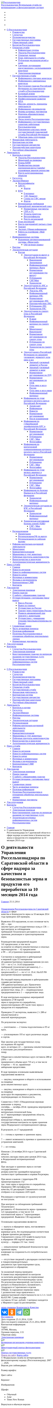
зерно (4, 1307)
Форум (27, 188)
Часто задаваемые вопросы (25, 628)
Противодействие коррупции (26, 147)
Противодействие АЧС (40, 303)
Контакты (17, 585)
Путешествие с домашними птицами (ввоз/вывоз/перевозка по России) (35, 621)
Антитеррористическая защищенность (31, 562)
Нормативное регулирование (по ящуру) (38, 273)
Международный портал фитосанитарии (20, 1347)
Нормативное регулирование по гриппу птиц (38, 337)
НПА (20, 101)
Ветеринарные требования (31, 203)
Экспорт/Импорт (20, 180)
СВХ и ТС (29, 211)
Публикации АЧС (38, 306)
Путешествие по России (29, 608)
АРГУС (21, 186)
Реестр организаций (33, 219)
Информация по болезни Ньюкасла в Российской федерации (36, 493)
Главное (16, 567)
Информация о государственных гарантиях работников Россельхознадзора (34, 124)
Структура (17, 35)
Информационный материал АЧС (38, 294)
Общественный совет (22, 42)
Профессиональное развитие (32, 99)
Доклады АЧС (36, 290)
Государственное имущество (26, 145)
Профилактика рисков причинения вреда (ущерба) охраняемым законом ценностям (33, 168)
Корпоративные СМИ (23, 582)
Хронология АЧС (37, 308)
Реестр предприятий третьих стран (35, 224)
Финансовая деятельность (24, 139)
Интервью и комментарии (25, 577)
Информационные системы (25, 237)
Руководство (18, 32)
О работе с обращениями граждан (28, 595)
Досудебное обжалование (24, 150)
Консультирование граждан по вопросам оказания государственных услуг (32, 655)
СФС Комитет (30, 196)
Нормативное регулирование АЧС (39, 299)
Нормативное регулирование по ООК (38, 380)
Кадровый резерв (26, 93)
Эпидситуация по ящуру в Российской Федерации (36, 256)
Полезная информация (23, 631)
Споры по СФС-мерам (35, 198)
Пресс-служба (13, 564)
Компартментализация (23, 552)
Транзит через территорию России (34, 610)
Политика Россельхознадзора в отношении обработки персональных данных (30, 636)
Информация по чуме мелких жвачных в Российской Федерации (35, 472)
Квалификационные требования (33, 96)
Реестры (16, 247)
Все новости (7, 1317)
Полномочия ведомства (23, 37)
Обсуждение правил (33, 244)
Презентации (24, 534)
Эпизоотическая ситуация (25, 250)
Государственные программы (26, 40)
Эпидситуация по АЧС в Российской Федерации (35, 286)
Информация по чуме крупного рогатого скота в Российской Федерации (36, 400)
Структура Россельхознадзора (26, 649)
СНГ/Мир (34, 280)
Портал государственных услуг (16, 1352)
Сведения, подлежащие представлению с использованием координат (34, 68)
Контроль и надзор (21, 155)
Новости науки (19, 575)
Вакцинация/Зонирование (35, 261)
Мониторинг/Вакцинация (35, 330)
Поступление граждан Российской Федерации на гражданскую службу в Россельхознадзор (34, 88)
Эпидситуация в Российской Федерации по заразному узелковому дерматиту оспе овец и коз (37, 356)
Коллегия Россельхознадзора (26, 45)
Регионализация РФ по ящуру (32, 536)
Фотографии (35, 441)
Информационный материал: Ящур (38, 266)
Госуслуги (17, 178)
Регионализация (20, 531)
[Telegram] (19, 1312)
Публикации (35, 278)
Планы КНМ (24, 163)
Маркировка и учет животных (27, 554)
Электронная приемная (29, 73)
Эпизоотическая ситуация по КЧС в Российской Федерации (38, 508)
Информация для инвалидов (32, 109)
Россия (21, 252)
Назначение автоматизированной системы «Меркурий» (34, 240)
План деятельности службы (31, 58)
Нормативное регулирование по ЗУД (40, 373)
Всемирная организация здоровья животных (22, 1342)
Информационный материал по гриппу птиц (39, 324)
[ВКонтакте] (4, 1312)
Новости (33, 411)
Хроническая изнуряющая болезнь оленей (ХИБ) (36, 522)
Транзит (22, 226)
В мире (32, 319)
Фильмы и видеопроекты (24, 580)
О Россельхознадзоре (17, 29)
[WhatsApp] (26, 1312)
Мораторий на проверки (30, 160)
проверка (11, 1307)
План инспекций (26, 221)
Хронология (35, 283)
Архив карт (35, 406)
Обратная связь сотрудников (32, 137)
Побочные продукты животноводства (30, 557)
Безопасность (23, 1307)
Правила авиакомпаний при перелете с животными (31, 614)
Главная (10, 827)
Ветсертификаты (26, 183)
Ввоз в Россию (25, 603)
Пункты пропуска (32, 214)
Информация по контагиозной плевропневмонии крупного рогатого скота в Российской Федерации (37, 449)
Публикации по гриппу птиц (37, 343)
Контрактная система (22, 142)
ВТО (20, 191)
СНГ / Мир (34, 439)
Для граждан (13, 587)
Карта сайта (22, 1355)
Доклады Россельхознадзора (31, 52)
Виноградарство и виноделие (26, 559)
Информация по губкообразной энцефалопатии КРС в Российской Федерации (35, 425)
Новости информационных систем (29, 572)
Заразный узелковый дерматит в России (39, 363)
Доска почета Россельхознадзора (33, 119)
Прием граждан (20, 592)
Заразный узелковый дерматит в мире (39, 368)
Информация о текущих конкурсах (35, 78)
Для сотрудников (15, 644)
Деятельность (13, 152)
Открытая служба (20, 47)
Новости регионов (21, 569)
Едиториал (29, 193)
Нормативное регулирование (36, 414)
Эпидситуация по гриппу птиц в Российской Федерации (36, 313)
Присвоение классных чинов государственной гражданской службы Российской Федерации (33, 132)
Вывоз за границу (26, 605)
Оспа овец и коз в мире (40, 390)
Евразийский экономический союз (35, 206)
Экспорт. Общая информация (32, 229)
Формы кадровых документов (32, 111)
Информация (35, 408)
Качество (34, 1307)
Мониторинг (18, 549)
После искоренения (38, 418)
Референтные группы (28, 50)
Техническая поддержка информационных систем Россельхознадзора (24, 662)
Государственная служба (24, 76)
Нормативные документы (36, 209)
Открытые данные (27, 55)
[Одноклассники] (11, 1312)
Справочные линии (21, 626)
